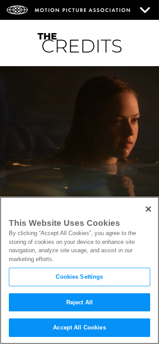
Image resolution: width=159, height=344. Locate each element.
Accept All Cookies (79, 327)
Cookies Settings (79, 276)
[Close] (148, 209)
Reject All (79, 302)
